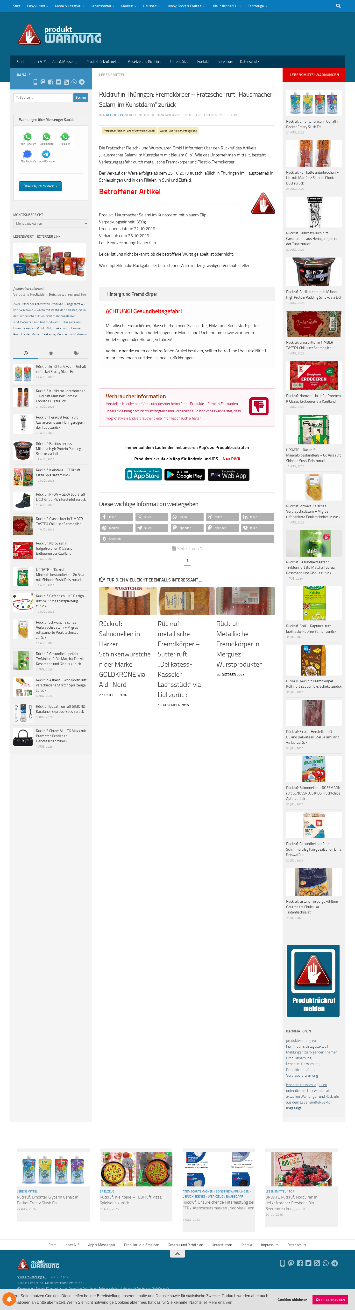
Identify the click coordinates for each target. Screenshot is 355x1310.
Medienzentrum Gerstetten (63, 1283)
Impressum (224, 61)
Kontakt (203, 61)
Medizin (127, 6)
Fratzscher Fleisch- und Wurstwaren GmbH (129, 130)
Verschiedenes (194, 1196)
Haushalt (149, 6)
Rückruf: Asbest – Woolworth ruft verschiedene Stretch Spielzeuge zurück (61, 685)
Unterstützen (180, 61)
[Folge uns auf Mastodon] (43, 82)
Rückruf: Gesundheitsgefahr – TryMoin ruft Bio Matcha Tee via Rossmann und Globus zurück (60, 659)
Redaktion (114, 115)
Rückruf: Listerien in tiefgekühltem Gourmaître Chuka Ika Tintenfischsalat (312, 906)
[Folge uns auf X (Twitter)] (58, 82)
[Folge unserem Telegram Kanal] (82, 82)
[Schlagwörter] (75, 353)
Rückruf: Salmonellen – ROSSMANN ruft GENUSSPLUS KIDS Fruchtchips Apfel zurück (313, 793)
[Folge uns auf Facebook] (51, 82)
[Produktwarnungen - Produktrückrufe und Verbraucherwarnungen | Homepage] (59, 34)
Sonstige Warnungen (232, 1191)
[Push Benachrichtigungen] (9, 1299)
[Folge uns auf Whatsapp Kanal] (74, 82)
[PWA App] (35, 82)
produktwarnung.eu (301, 1040)
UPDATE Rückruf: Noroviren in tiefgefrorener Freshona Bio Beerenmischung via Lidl (291, 1203)
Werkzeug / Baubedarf (225, 1196)
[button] (116, 517)
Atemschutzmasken (198, 1191)
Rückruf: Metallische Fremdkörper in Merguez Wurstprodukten (239, 644)
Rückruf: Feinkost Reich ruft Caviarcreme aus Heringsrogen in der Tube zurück (61, 422)
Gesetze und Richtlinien (145, 61)
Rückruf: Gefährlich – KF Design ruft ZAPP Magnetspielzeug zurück (60, 601)
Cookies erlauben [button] (330, 1300)
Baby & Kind (36, 6)
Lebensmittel (101, 6)
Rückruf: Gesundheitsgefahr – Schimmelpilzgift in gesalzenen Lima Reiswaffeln (313, 849)
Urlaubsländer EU (225, 6)
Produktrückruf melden (103, 61)
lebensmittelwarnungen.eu (306, 1085)
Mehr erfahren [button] (220, 1302)
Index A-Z (38, 61)
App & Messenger (66, 61)
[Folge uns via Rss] (66, 82)
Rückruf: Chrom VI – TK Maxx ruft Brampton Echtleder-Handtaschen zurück (61, 736)
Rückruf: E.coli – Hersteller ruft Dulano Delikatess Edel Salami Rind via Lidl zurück (313, 737)
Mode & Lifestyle (68, 6)
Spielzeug (107, 1191)
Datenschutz (249, 61)
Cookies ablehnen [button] (292, 1300)
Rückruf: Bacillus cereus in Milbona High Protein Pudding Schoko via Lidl (58, 449)
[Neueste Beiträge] (25, 353)
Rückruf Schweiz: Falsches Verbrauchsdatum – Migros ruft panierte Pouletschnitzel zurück (313, 511)
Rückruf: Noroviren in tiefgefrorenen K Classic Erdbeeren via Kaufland (54, 548)
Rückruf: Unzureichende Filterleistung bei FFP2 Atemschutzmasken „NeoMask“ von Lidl (218, 1208)
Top (291, 1191)
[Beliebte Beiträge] (50, 353)
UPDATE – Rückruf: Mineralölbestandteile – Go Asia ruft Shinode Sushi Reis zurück (60, 574)
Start (16, 6)
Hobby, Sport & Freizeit (184, 6)
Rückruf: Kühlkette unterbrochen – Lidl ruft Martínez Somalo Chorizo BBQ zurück (60, 396)
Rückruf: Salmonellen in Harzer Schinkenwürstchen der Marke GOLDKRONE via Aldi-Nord (125, 654)
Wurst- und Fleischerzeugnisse (178, 130)
